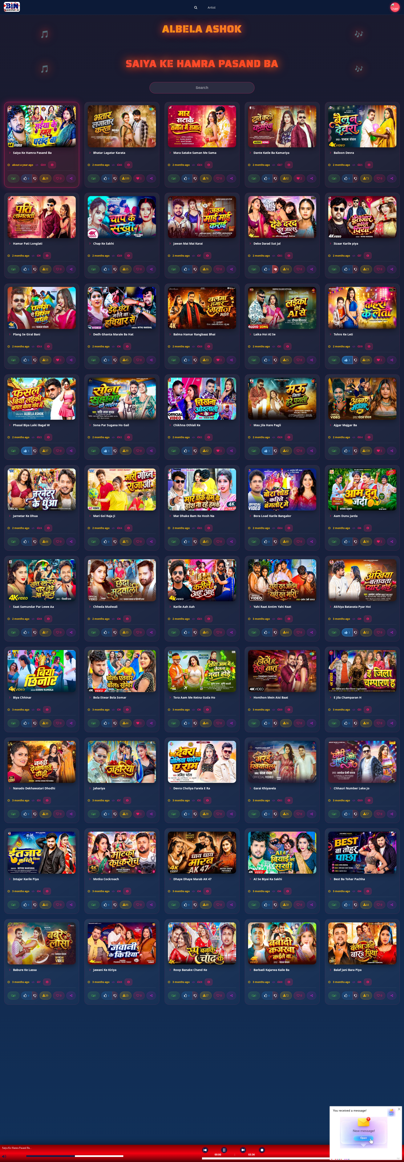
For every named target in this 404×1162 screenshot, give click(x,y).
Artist (211, 7)
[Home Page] (12, 7)
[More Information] (52, 164)
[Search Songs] (196, 7)
